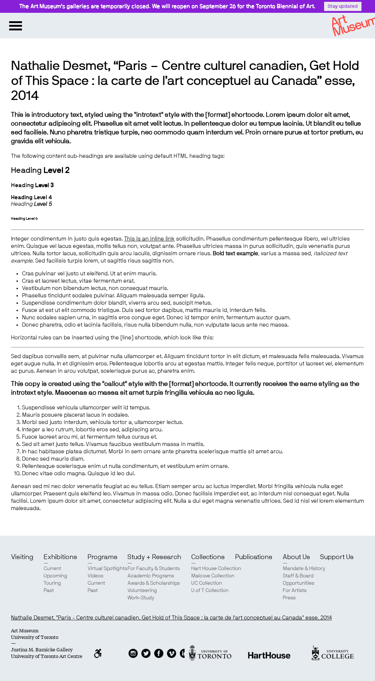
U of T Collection (210, 590)
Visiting (22, 557)
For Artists (295, 590)
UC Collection (206, 583)
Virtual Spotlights (107, 568)
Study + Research (154, 557)
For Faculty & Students (153, 568)
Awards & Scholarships (153, 583)
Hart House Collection (216, 568)
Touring (52, 583)
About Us (296, 557)
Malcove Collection (212, 575)
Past (49, 590)
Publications (253, 557)
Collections (208, 557)
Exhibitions (60, 557)
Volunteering (142, 590)
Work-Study (140, 597)
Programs (103, 557)
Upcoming (55, 575)
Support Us (337, 557)
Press (289, 597)
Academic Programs (150, 575)
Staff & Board (298, 575)
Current (52, 568)
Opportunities (298, 583)
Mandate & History (304, 568)
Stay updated (343, 6)
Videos (95, 575)
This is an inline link (149, 239)
